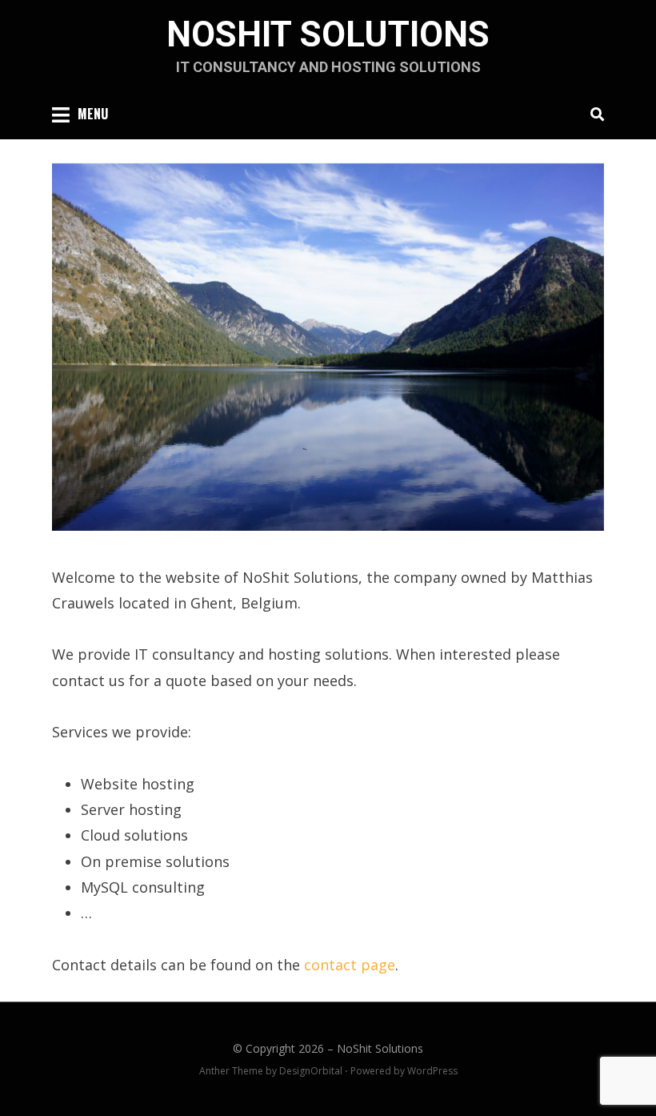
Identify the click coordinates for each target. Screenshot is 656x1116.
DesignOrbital (310, 1071)
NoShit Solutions (328, 34)
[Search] (593, 113)
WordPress (432, 1071)
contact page (349, 964)
